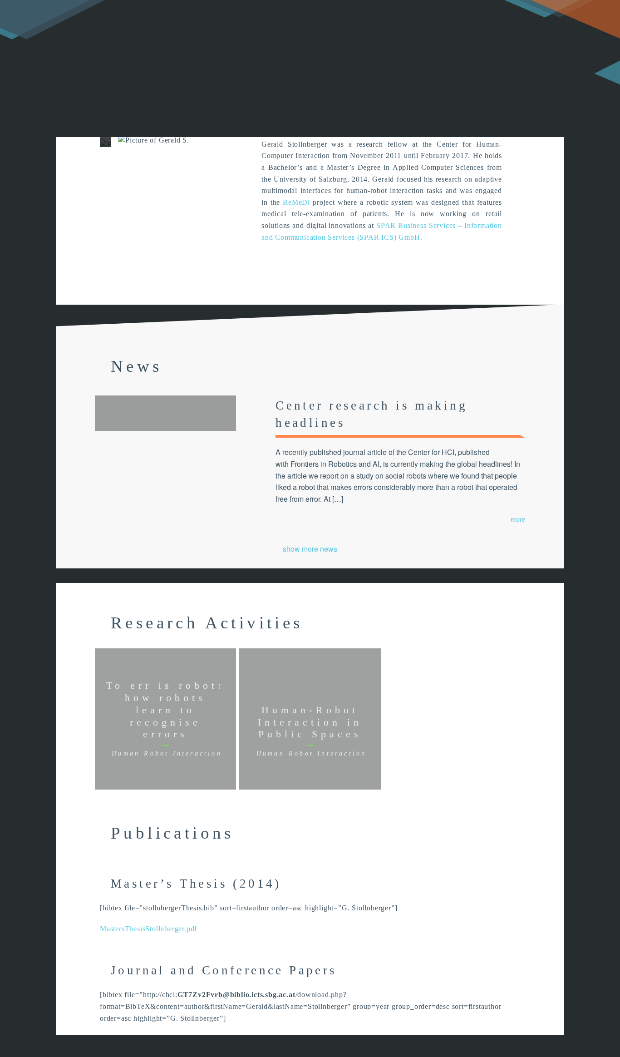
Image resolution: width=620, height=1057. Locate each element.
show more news (310, 548)
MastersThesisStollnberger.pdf (148, 929)
